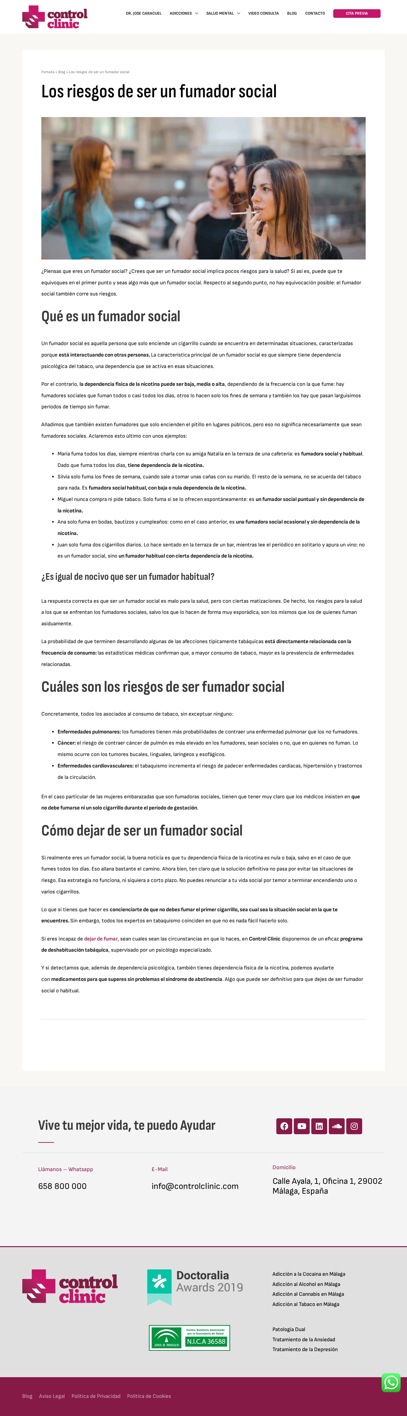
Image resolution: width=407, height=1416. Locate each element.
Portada (47, 72)
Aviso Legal (52, 1396)
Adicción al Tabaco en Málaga (305, 1304)
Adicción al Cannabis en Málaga (308, 1294)
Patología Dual (288, 1329)
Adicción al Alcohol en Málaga (306, 1284)
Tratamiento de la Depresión (305, 1349)
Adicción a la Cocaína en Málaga (308, 1274)
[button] (357, 13)
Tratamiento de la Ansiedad (303, 1339)
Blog (61, 72)
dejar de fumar (101, 939)
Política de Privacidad (96, 1396)
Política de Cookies (149, 1396)
